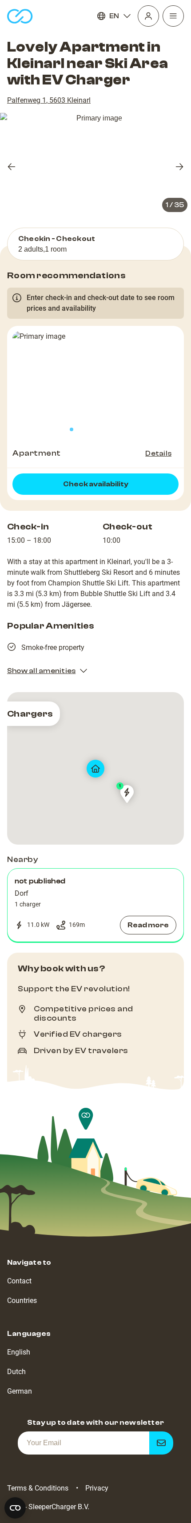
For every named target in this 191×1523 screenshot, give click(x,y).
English (18, 1352)
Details (158, 453)
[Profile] (148, 16)
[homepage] (20, 16)
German (19, 1391)
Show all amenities (41, 671)
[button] (95, 905)
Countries (22, 1300)
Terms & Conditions (37, 1488)
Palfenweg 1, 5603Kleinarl (49, 100)
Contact (19, 1281)
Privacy (96, 1488)
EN (114, 16)
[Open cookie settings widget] (15, 1508)
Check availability (95, 484)
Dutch (16, 1371)
